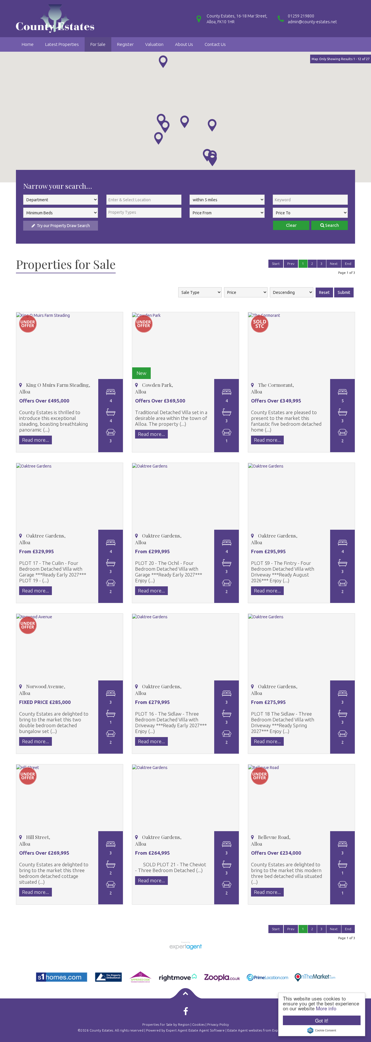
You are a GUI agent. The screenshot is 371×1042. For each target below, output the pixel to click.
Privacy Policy (218, 1024)
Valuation (154, 44)
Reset (324, 292)
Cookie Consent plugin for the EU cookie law (321, 1030)
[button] (163, 61)
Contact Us (215, 44)
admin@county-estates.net (312, 21)
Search (331, 225)
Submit (344, 292)
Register (125, 44)
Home (28, 44)
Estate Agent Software (206, 1030)
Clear (291, 225)
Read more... (35, 440)
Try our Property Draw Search (62, 225)
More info (326, 1008)
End (348, 263)
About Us (184, 44)
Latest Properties (62, 44)
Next (334, 263)
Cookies (198, 1024)
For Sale (98, 44)
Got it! (321, 1020)
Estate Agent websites (244, 1030)
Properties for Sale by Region (166, 1024)
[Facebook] (186, 1013)
